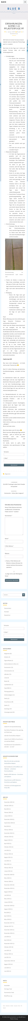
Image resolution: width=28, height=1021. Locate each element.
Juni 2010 (6, 971)
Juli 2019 (6, 895)
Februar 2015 (7, 954)
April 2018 (7, 916)
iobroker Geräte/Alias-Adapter (12, 735)
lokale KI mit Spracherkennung (12, 726)
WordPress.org (8, 996)
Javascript (16, 1005)
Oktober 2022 (8, 847)
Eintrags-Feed (8, 989)
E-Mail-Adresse (9, 546)
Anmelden (7, 985)
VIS (21, 1005)
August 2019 (7, 892)
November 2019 (8, 888)
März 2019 (7, 898)
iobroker (11, 1005)
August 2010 (7, 964)
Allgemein (7, 474)
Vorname (6, 452)
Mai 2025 (6, 809)
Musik (5, 681)
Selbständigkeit (8, 695)
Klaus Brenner (8, 780)
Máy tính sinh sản (8, 761)
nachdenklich (7, 684)
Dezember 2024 (8, 819)
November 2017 (8, 923)
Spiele (6, 705)
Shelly (6, 698)
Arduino (6, 657)
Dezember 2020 (8, 874)
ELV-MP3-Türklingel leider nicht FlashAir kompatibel (14, 484)
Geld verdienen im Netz (10, 664)
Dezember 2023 (8, 833)
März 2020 (7, 878)
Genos (4, 1005)
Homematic (7, 667)
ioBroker (6, 674)
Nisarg (16, 1019)
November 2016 (8, 933)
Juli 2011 (6, 957)
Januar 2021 (7, 871)
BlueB (19, 31)
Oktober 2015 (8, 947)
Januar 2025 (7, 816)
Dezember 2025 (8, 802)
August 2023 (7, 840)
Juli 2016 (6, 936)
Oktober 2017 (8, 926)
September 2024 (8, 823)
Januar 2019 (7, 902)
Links (5, 678)
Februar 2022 (7, 854)
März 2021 (7, 864)
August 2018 (7, 909)
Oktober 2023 (8, 836)
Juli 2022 (6, 850)
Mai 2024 (6, 826)
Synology (6, 709)
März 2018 (7, 919)
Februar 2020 (7, 881)
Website (7, 553)
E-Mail (6, 458)
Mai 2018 (6, 912)
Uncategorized (8, 712)
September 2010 (8, 961)
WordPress (22, 1017)
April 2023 (7, 843)
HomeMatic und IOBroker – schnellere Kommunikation (13, 769)
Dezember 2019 (8, 885)
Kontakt (6, 611)
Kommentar (8, 515)
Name (7, 538)
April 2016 (7, 940)
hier (7, 44)
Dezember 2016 (8, 930)
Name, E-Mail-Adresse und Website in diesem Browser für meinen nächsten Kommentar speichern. (14, 564)
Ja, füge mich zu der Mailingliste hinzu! (13, 575)
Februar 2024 (7, 829)
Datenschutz (7, 608)
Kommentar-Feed (9, 992)
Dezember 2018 (8, 905)
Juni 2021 (6, 861)
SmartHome (7, 702)
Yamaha (4, 1007)
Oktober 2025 (8, 805)
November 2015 (8, 943)
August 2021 (7, 857)
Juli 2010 (6, 967)
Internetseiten (8, 671)
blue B (3, 2)
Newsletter (7, 615)
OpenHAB (6, 688)
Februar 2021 (7, 867)
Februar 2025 (7, 812)
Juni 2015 (6, 950)
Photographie (8, 691)
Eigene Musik (7, 660)
